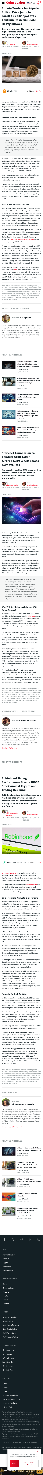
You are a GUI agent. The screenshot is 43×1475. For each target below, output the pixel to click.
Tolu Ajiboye (10, 44)
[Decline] (38, 1452)
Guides (5, 1300)
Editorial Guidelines (10, 1395)
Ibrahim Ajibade (24, 1184)
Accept (14, 1463)
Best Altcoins (8, 1321)
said (15, 270)
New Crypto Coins (10, 1329)
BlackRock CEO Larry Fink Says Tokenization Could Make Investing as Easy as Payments (27, 413)
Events (5, 1296)
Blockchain (7, 1266)
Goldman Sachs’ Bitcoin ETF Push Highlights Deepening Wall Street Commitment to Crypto (28, 380)
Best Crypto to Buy (10, 1317)
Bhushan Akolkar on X (9, 748)
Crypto (5, 1262)
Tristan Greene (24, 1170)
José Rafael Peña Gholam (27, 1216)
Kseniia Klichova (32, 44)
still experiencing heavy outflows (22, 239)
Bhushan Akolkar (12, 485)
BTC (38, 102)
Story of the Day (9, 1255)
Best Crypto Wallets (10, 1337)
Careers (5, 1391)
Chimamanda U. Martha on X (11, 1127)
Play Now (40, 1471)
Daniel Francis (23, 369)
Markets (6, 1259)
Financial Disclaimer (10, 1403)
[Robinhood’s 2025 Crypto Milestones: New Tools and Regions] (8, 1183)
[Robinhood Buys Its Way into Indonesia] (8, 1197)
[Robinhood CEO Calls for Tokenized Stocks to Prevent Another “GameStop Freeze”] (8, 1166)
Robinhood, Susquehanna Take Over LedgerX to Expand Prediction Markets (27, 1210)
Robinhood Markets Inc (10, 873)
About (5, 1383)
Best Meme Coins (9, 1333)
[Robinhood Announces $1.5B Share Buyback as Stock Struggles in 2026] (8, 1152)
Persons (6, 1292)
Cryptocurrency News (22, 711)
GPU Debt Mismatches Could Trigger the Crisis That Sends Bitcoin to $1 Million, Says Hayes (28, 364)
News (28, 308)
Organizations (8, 1288)
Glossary (6, 1304)
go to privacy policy (29, 1463)
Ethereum (31, 616)
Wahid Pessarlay (24, 1199)
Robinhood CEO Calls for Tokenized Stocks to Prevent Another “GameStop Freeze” (27, 1165)
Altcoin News (7, 711)
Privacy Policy (8, 1407)
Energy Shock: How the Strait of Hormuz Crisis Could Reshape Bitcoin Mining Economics (28, 430)
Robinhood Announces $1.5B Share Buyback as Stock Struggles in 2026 (29, 1149)
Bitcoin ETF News (8, 308)
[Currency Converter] (39, 3)
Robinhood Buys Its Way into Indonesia (27, 1195)
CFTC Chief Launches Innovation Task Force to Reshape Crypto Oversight (28, 397)
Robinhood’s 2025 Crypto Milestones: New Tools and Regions (29, 1180)
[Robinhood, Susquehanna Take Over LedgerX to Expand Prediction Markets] (8, 1212)
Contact (5, 1387)
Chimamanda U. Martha (12, 814)
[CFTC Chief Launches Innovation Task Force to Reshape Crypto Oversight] (8, 398)
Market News (20, 308)
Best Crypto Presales (11, 1325)
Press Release (8, 1270)
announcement (31, 884)
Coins (5, 1284)
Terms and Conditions (11, 1399)
